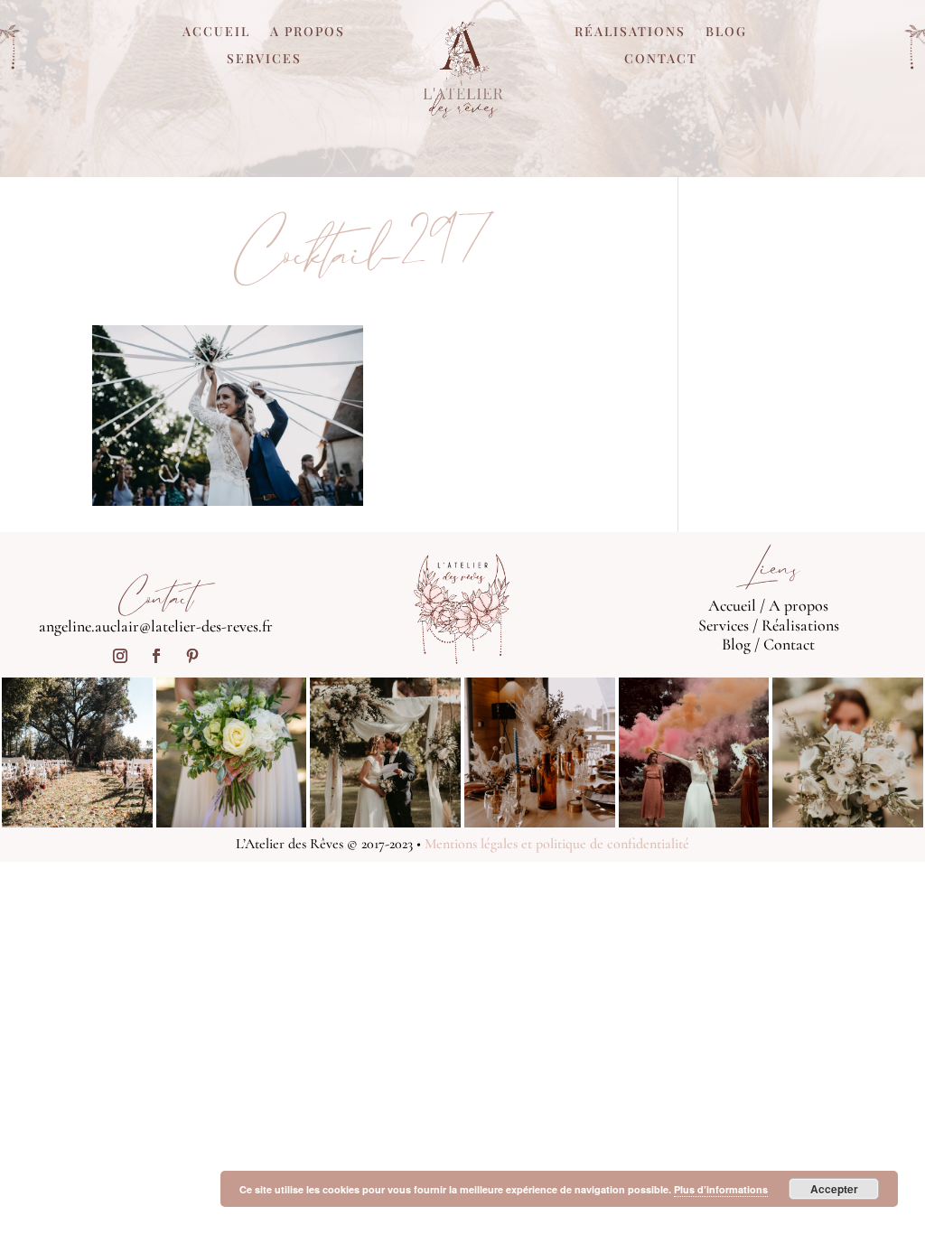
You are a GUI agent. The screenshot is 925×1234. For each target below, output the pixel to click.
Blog (726, 32)
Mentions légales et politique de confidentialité (557, 844)
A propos (307, 32)
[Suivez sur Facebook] (156, 655)
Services (264, 59)
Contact (660, 59)
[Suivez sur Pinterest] (192, 655)
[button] (227, 415)
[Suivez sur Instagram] (120, 655)
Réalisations (630, 32)
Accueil (216, 32)
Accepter (834, 1189)
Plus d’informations (721, 1189)
